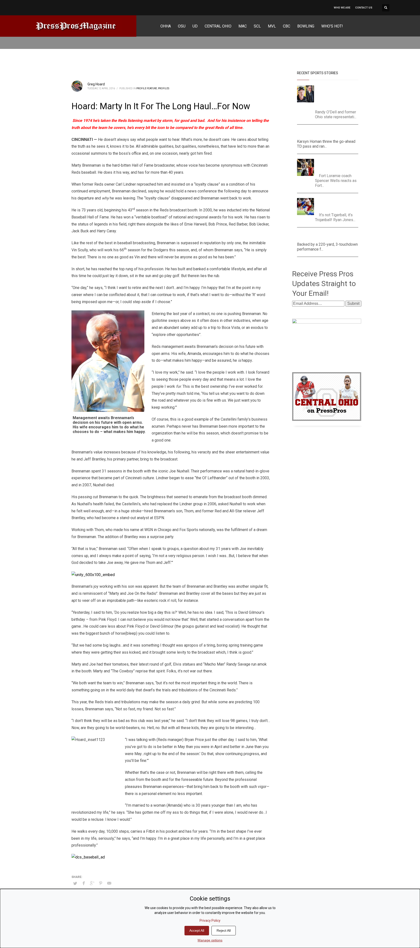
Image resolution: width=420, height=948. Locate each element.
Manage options (210, 940)
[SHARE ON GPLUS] (92, 883)
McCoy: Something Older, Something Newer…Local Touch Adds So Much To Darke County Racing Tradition (338, 96)
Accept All (196, 930)
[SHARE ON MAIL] (109, 883)
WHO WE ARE (342, 7)
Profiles (163, 88)
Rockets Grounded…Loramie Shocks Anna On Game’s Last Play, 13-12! (338, 165)
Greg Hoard (96, 84)
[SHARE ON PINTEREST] (100, 883)
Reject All (224, 930)
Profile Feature (146, 88)
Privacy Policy (210, 920)
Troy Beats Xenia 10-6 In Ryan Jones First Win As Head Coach (337, 204)
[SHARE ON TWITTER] (75, 883)
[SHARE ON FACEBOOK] (83, 883)
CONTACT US (363, 7)
